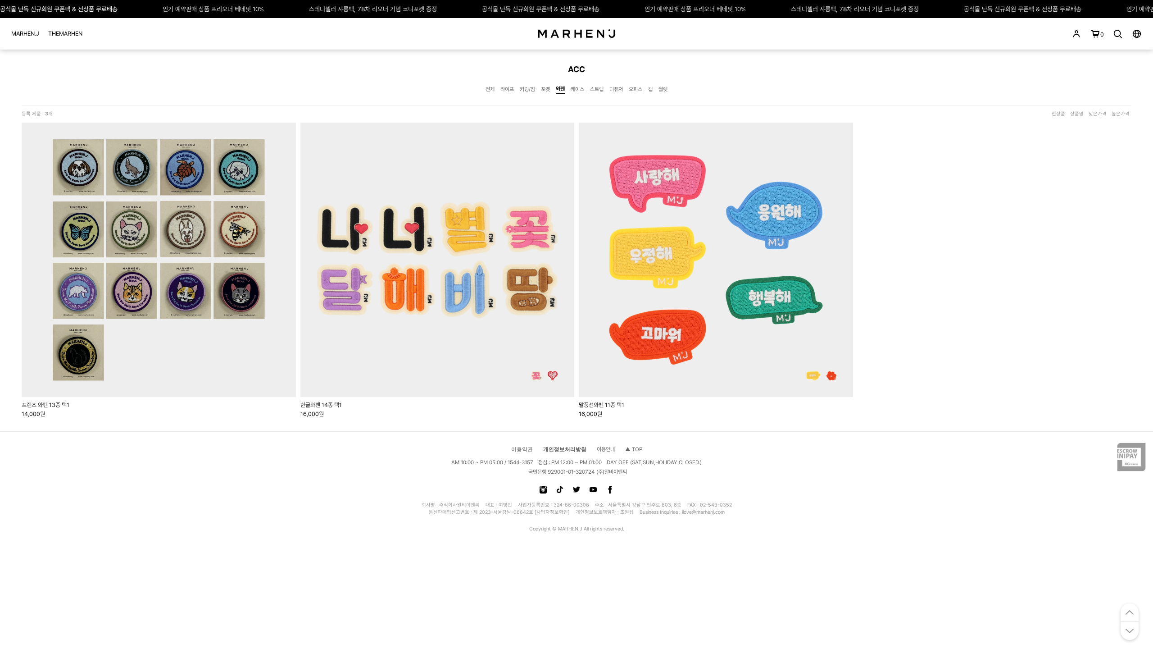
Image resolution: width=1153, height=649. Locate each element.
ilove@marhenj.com (703, 512)
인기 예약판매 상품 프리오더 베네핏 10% (213, 9)
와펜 (560, 89)
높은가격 (1121, 114)
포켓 (545, 89)
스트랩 (597, 89)
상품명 (1077, 114)
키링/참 (527, 89)
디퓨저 (616, 89)
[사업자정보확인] (552, 512)
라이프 (507, 89)
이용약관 (522, 449)
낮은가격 (1098, 114)
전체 (490, 89)
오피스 (635, 89)
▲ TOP (633, 449)
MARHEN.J (25, 33)
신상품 (1058, 114)
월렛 (662, 89)
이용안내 (606, 449)
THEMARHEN (65, 33)
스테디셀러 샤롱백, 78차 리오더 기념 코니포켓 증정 (373, 9)
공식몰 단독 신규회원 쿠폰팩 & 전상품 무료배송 (59, 9)
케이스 (577, 89)
